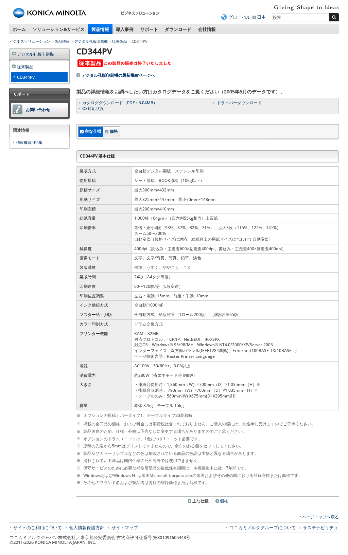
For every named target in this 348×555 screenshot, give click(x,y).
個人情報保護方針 (86, 527)
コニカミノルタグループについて (262, 527)
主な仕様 (93, 131)
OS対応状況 (93, 108)
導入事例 (125, 29)
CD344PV (26, 77)
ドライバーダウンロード (239, 103)
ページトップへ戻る (320, 517)
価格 (114, 131)
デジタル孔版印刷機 (91, 41)
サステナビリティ (320, 527)
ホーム (19, 29)
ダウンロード (178, 29)
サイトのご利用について (37, 527)
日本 (261, 17)
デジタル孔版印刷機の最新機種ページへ (118, 75)
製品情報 (100, 29)
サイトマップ (124, 527)
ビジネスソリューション (29, 41)
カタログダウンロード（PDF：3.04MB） (119, 103)
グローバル (239, 17)
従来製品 (119, 41)
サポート (149, 29)
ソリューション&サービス (59, 29)
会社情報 (207, 29)
